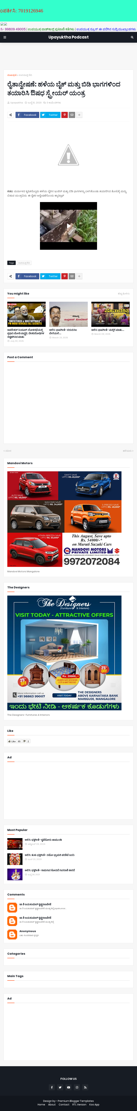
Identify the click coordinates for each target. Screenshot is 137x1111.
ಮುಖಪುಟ (12, 75)
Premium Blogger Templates (76, 1101)
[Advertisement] (68, 56)
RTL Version (79, 1104)
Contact (64, 1104)
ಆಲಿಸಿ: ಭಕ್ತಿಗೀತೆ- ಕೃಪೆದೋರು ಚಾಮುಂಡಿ (43, 840)
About (52, 1104)
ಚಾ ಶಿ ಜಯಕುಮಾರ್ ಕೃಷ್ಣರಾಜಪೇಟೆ (35, 904)
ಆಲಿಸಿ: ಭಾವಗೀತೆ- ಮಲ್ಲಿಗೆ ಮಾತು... (107, 330)
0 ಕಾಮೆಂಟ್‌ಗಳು (54, 102)
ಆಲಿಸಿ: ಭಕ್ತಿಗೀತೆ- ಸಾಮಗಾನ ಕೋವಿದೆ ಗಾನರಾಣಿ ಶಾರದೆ (50, 870)
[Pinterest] (64, 115)
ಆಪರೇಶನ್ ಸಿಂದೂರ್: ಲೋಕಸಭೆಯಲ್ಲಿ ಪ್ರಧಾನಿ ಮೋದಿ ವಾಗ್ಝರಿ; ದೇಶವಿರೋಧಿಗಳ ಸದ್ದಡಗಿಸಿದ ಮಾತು (25, 333)
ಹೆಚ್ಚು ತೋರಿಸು (124, 293)
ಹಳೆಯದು (127, 451)
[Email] (72, 115)
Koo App (94, 1104)
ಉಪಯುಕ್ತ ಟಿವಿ (25, 75)
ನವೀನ (8, 451)
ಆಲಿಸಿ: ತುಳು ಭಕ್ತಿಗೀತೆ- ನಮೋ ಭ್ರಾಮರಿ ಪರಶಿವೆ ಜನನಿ (49, 855)
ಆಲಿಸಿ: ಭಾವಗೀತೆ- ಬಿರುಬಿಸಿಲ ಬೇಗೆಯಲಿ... (63, 331)
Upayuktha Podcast (69, 37)
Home (41, 1104)
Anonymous (27, 931)
